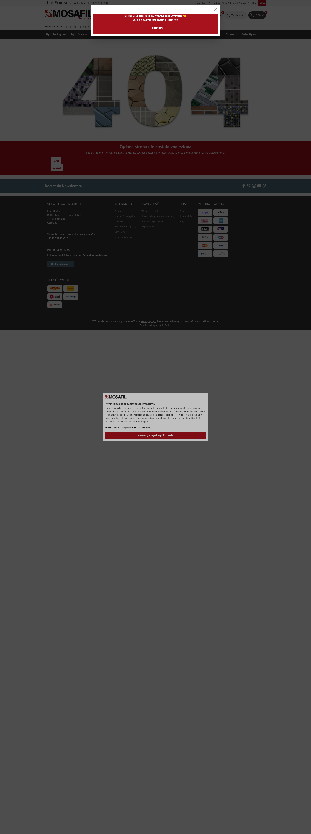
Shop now (157, 27)
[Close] (216, 9)
